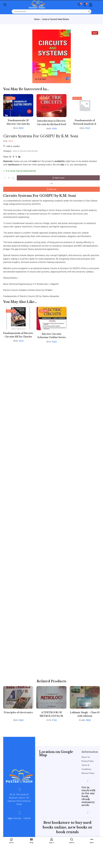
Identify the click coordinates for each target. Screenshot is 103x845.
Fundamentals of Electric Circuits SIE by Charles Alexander (18, 336)
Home (37, 19)
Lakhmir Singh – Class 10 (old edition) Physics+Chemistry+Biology (85, 716)
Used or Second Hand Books (55, 19)
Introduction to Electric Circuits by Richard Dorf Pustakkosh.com (51, 124)
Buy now (52, 189)
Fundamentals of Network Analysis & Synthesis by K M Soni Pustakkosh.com (85, 125)
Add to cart (59, 178)
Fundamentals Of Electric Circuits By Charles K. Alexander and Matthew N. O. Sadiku (18, 125)
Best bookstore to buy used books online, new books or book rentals (67, 827)
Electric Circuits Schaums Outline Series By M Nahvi (51, 337)
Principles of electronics (18, 712)
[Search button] (89, 12)
